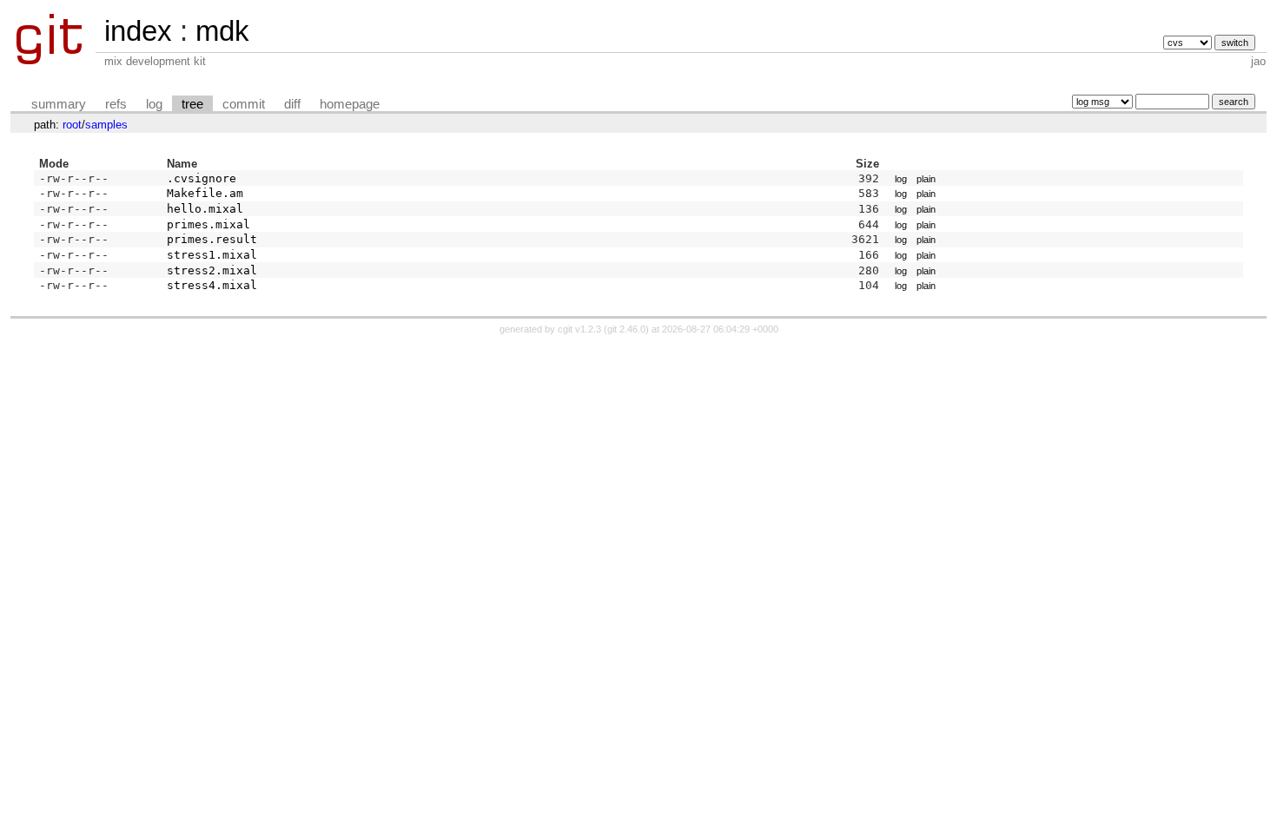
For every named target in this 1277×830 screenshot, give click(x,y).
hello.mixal (205, 208)
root (72, 124)
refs (116, 104)
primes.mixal (208, 224)
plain (926, 179)
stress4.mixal (212, 285)
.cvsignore (201, 178)
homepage (350, 104)
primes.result (212, 239)
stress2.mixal (212, 270)
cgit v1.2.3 (579, 329)
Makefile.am (205, 193)
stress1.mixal (212, 254)
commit (243, 104)
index (138, 31)
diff (292, 104)
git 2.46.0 (626, 329)
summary (58, 104)
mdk (222, 31)
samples (106, 124)
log (154, 104)
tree (192, 104)
